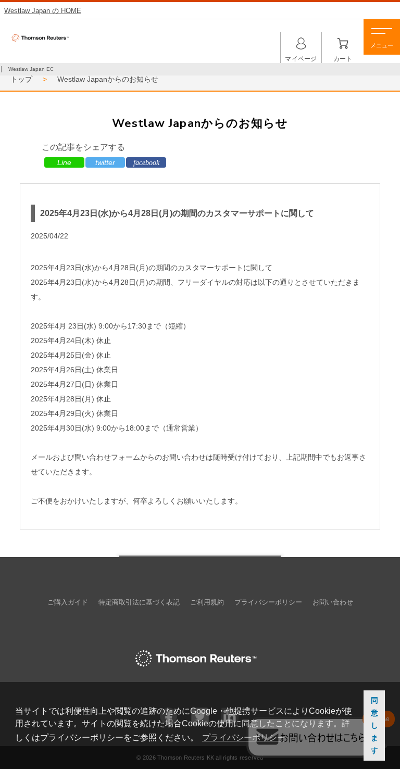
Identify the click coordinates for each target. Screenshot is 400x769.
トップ (21, 79)
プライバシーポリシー (268, 602)
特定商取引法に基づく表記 (139, 602)
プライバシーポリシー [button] (243, 737)
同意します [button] (374, 725)
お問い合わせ (332, 602)
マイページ (301, 45)
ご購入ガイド (67, 602)
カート (343, 45)
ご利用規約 (207, 602)
